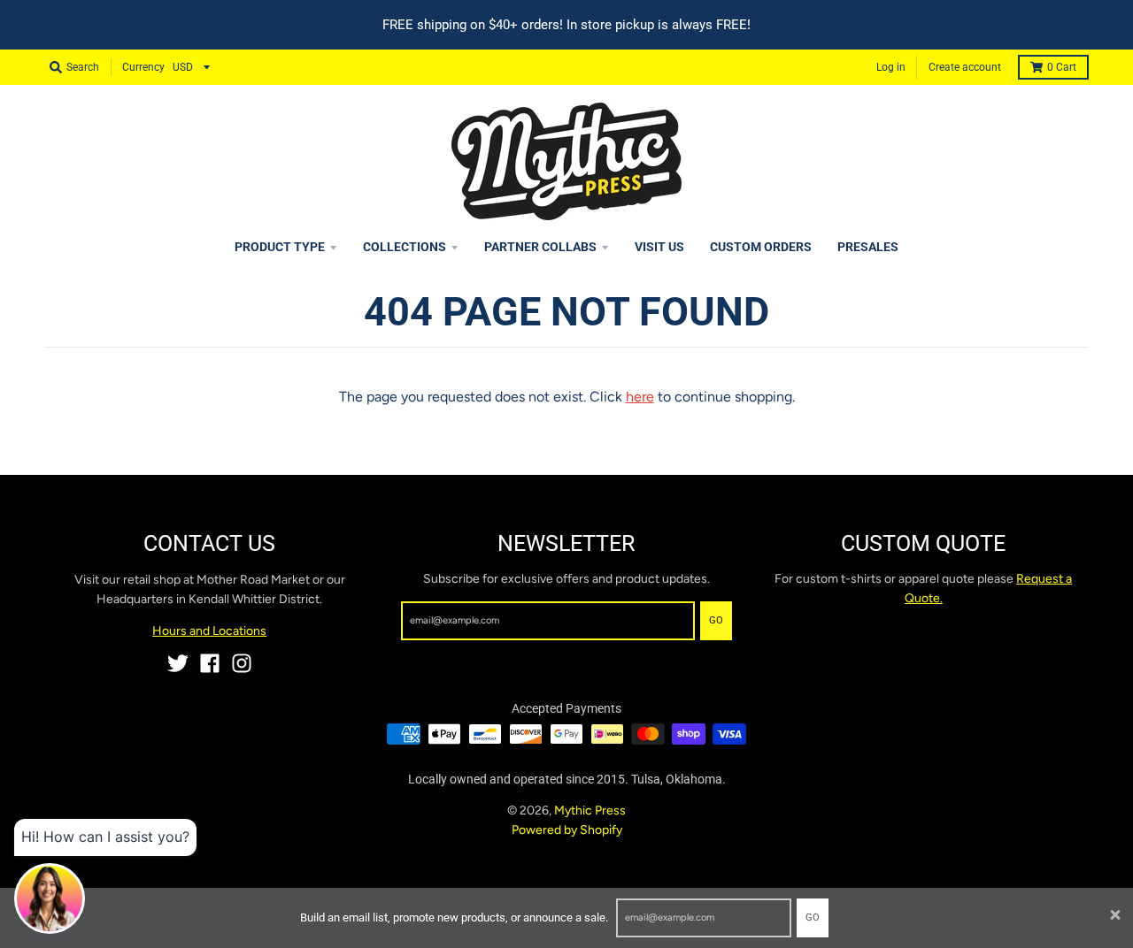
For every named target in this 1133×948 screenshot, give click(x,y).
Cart (1061, 67)
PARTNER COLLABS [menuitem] (540, 247)
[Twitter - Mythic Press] (178, 663)
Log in (891, 67)
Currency (143, 67)
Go (812, 917)
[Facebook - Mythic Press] (209, 663)
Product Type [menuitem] (280, 247)
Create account (965, 67)
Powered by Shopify (567, 829)
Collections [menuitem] (404, 247)
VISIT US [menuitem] (659, 247)
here (640, 396)
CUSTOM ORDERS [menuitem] (761, 247)
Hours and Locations (209, 630)
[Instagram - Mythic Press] (241, 663)
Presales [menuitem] (867, 247)
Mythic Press (590, 810)
